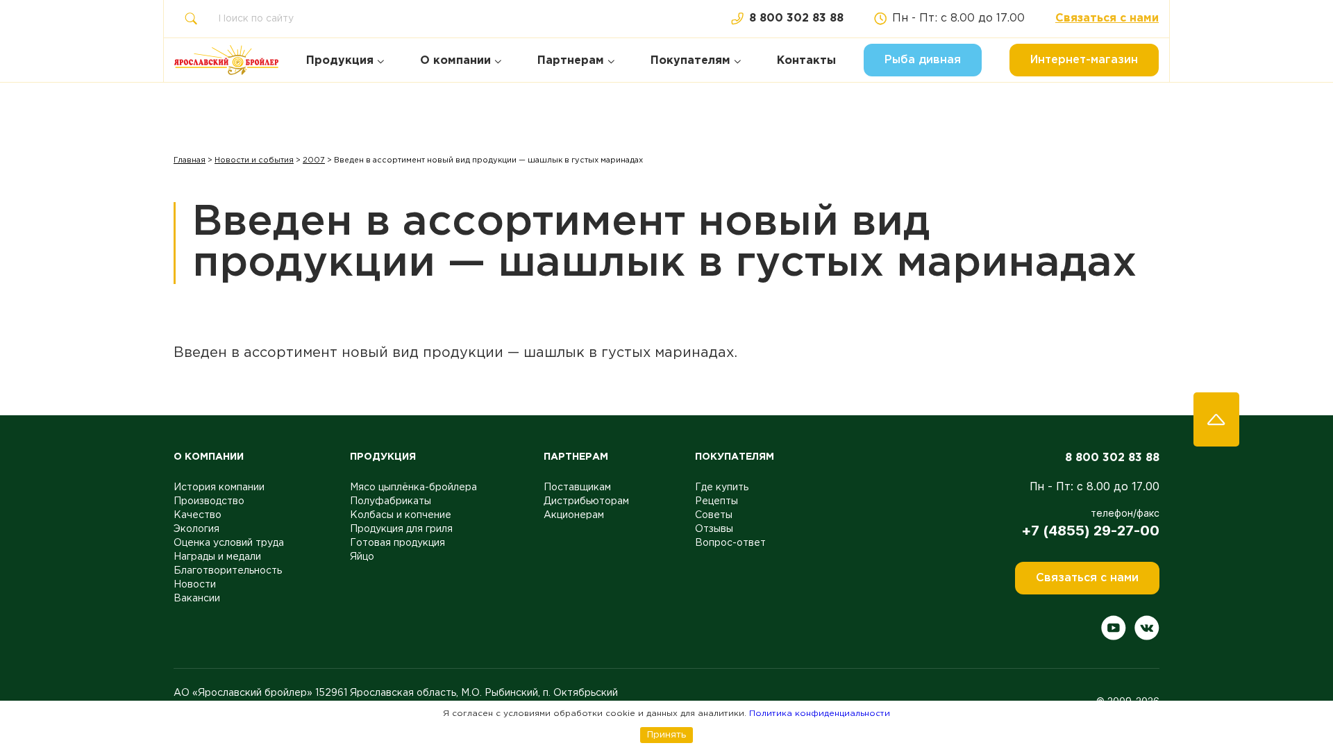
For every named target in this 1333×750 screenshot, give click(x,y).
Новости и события (254, 160)
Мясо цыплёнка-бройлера (413, 487)
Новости (195, 585)
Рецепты (716, 501)
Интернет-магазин (1084, 60)
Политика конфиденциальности (819, 713)
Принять (666, 735)
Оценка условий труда (229, 543)
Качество (197, 515)
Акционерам (574, 515)
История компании (219, 487)
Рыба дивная (923, 60)
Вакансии (197, 598)
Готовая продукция (397, 543)
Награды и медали (217, 557)
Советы (713, 515)
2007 (314, 160)
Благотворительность (228, 571)
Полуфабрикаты (390, 501)
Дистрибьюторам (586, 501)
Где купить (721, 487)
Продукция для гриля (401, 529)
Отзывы (714, 529)
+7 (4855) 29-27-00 (1090, 530)
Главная (190, 160)
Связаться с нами (1107, 18)
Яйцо (362, 557)
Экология (196, 529)
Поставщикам (577, 487)
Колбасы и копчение (400, 515)
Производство (209, 501)
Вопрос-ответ (730, 543)
